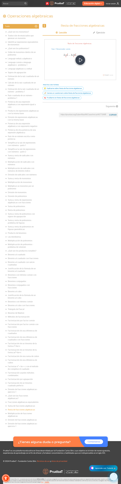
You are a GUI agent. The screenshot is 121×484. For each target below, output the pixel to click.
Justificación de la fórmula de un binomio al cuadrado (22, 269)
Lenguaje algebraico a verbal (20, 68)
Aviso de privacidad (59, 461)
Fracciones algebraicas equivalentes (23, 402)
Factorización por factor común (21, 320)
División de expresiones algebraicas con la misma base (23, 118)
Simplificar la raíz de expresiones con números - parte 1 (21, 144)
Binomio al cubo (15, 291)
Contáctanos (94, 442)
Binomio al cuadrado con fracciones (23, 258)
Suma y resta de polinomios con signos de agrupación (21, 215)
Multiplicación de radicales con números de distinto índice (21, 169)
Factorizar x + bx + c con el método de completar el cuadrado (23, 367)
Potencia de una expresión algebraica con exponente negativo (22, 124)
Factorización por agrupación (20, 379)
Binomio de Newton (16, 313)
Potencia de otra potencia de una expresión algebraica (22, 131)
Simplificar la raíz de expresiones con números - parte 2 (21, 150)
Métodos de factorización (19, 316)
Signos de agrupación (17, 72)
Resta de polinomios (16, 210)
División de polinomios (17, 196)
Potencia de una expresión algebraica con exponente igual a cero (22, 104)
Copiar (113, 115)
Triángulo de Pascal (16, 309)
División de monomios (17, 192)
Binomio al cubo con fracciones (21, 305)
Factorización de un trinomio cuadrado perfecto (20, 384)
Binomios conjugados (17, 281)
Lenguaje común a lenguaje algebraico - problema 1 (19, 63)
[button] (5, 478)
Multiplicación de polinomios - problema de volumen (20, 245)
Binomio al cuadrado (16, 254)
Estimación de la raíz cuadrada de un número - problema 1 (23, 90)
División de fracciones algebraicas (22, 420)
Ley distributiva (14, 236)
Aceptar (47, 482)
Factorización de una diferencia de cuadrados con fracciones (22, 338)
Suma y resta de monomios (19, 178)
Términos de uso (43, 461)
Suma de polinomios (16, 206)
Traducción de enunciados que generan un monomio (21, 36)
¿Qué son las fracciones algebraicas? (18, 397)
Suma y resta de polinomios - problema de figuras (20, 221)
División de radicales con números (22, 174)
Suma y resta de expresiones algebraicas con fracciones (20, 201)
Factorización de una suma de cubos (23, 356)
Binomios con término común (20, 301)
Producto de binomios (17, 233)
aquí (42, 482)
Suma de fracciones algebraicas (21, 406)
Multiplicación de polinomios (20, 240)
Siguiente (111, 106)
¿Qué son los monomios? (18, 32)
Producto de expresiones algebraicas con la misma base (23, 112)
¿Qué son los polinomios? (18, 48)
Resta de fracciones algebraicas (21, 409)
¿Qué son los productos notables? (22, 250)
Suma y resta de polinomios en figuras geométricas (21, 228)
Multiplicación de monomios (20, 182)
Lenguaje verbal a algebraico (20, 58)
